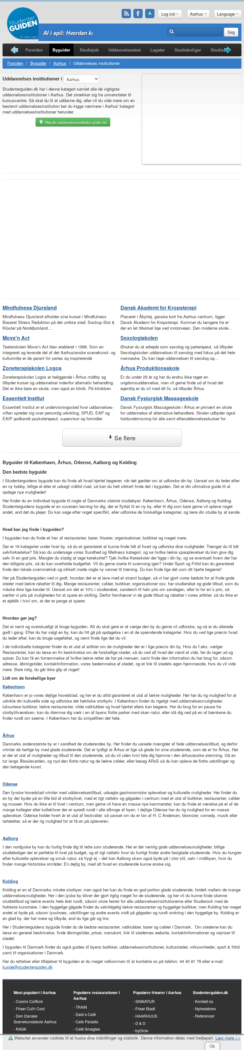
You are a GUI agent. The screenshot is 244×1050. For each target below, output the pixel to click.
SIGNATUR (145, 1001)
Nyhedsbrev (205, 1008)
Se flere (124, 437)
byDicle (141, 1030)
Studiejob (89, 50)
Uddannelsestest (124, 50)
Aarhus (197, 14)
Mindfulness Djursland (30, 307)
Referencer (204, 1016)
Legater (157, 50)
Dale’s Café (86, 1014)
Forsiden (34, 50)
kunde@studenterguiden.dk (28, 967)
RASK (21, 1029)
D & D (140, 1023)
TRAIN (81, 1007)
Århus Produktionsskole (150, 368)
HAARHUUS (146, 1016)
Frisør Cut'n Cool (30, 1008)
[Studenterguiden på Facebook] (138, 13)
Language (226, 14)
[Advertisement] (122, 230)
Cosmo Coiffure (29, 1001)
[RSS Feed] (126, 13)
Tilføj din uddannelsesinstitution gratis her (75, 122)
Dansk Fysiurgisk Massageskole (159, 398)
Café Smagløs (88, 1029)
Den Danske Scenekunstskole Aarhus (35, 1018)
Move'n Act (16, 337)
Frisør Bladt (145, 1008)
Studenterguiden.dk (210, 992)
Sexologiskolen (139, 337)
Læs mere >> (228, 1038)
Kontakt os (204, 1001)
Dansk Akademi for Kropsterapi (158, 307)
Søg (231, 32)
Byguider (61, 50)
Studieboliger (187, 50)
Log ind (168, 14)
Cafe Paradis (87, 1021)
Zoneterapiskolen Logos (32, 368)
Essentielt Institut (23, 398)
